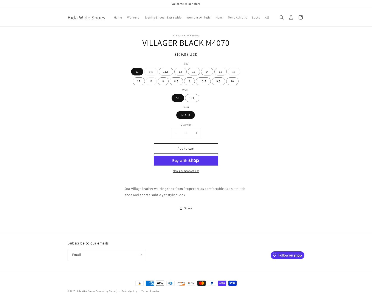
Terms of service (150, 291)
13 (193, 72)
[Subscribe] (140, 255)
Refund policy (129, 291)
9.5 (218, 81)
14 (207, 72)
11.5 (166, 72)
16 (236, 72)
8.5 (176, 81)
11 (137, 72)
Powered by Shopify (107, 291)
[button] (281, 17)
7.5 (153, 72)
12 (180, 72)
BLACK (185, 115)
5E (178, 98)
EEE (192, 98)
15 (220, 72)
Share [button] (188, 208)
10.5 (203, 81)
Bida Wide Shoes (85, 291)
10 (232, 81)
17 (138, 81)
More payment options (186, 170)
